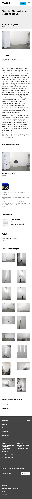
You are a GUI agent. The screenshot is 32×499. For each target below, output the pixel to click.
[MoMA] (5, 485)
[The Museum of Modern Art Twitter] (9, 454)
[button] (29, 3)
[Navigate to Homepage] (6, 3)
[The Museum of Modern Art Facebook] (6, 454)
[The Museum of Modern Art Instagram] (3, 454)
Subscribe (25, 473)
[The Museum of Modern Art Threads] (12, 454)
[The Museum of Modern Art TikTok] (3, 457)
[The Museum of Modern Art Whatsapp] (9, 457)
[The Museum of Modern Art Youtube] (12, 457)
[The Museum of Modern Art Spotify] (6, 457)
